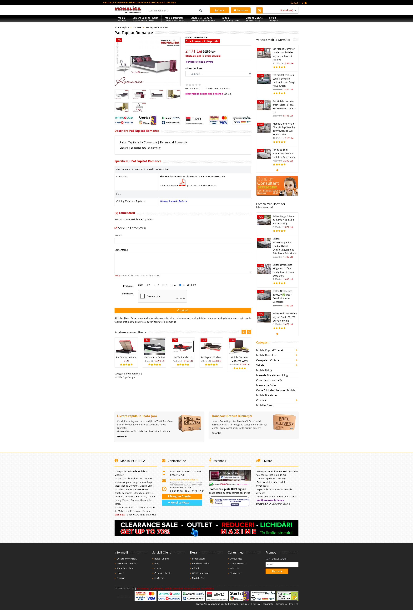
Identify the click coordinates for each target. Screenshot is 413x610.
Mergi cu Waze (179, 502)
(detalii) (228, 93)
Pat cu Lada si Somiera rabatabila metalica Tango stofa (284, 153)
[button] (249, 332)
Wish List (235, 568)
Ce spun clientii (162, 573)
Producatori (198, 558)
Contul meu (236, 558)
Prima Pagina (122, 27)
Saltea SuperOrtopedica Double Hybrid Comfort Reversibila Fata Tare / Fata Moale (284, 246)
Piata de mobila (125, 568)
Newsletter (236, 573)
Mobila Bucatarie (266, 395)
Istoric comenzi (238, 563)
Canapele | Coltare (267, 360)
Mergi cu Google (180, 496)
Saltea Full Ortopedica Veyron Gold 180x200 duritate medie (285, 317)
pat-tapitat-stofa (137, 321)
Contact (158, 568)
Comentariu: (121, 249)
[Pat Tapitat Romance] (147, 61)
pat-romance (183, 318)
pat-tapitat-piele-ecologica (231, 318)
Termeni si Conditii (127, 563)
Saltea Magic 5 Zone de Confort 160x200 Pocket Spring (283, 220)
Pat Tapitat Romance (157, 27)
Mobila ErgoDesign (125, 377)
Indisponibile (133, 373)
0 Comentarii (192, 88)
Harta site (159, 578)
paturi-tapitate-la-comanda (161, 321)
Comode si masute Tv (269, 380)
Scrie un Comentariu (218, 88)
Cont (220, 10)
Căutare (137, 27)
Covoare (261, 400)
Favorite (241, 10)
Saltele (260, 365)
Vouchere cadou (201, 563)
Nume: (118, 235)
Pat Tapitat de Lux (182, 357)
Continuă (182, 310)
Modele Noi (198, 578)
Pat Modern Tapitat (154, 357)
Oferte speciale (200, 573)
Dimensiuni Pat (193, 68)
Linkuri (120, 573)
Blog (156, 563)
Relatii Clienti (161, 558)
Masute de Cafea (266, 385)
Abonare (277, 571)
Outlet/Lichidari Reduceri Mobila (275, 390)
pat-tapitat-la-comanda (203, 318)
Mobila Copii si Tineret (269, 350)
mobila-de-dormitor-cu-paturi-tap (156, 318)
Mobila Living (264, 370)
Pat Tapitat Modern (211, 357)
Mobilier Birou (264, 405)
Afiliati (195, 568)
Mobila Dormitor (266, 355)
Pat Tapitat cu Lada (126, 357)
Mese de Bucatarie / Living (272, 375)
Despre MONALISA (127, 558)
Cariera (121, 578)
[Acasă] (128, 12)
